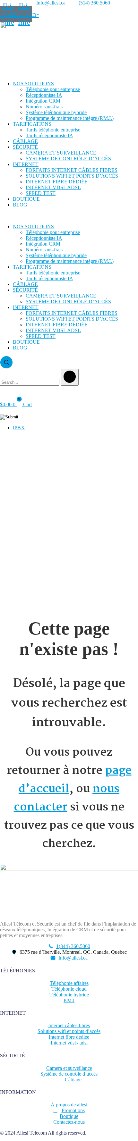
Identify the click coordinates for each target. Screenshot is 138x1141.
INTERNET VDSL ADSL (53, 187)
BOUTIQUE (26, 199)
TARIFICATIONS (32, 124)
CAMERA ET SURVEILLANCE (61, 152)
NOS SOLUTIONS (33, 83)
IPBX (19, 427)
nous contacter (67, 798)
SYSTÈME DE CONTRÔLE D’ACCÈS (68, 158)
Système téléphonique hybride (56, 112)
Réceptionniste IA (44, 95)
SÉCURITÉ (25, 147)
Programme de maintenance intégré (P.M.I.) (70, 118)
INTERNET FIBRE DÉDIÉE (57, 181)
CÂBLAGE (25, 141)
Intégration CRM (43, 101)
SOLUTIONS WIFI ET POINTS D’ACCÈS (72, 176)
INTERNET (26, 164)
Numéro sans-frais (44, 106)
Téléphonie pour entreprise (53, 89)
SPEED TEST (41, 193)
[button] (69, 216)
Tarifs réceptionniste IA (49, 135)
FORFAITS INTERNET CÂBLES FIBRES (71, 170)
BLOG (20, 204)
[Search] (70, 377)
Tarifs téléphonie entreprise (53, 129)
